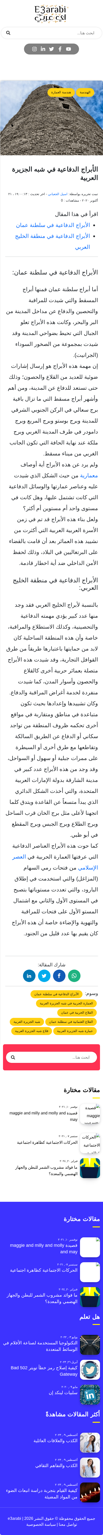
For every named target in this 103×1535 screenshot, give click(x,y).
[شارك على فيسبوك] (59, 976)
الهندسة (85, 92)
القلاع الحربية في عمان (77, 1012)
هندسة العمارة (61, 92)
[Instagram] (34, 49)
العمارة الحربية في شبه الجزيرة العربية (66, 1003)
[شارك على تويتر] (44, 976)
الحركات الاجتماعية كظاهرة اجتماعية (47, 1142)
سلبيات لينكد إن (63, 1392)
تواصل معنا (67, 1524)
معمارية (88, 475)
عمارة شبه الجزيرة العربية (75, 1031)
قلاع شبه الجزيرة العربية (31, 1031)
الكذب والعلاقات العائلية (56, 1440)
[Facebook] (60, 49)
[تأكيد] (8, 33)
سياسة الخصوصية (41, 1524)
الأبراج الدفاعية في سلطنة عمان (53, 225)
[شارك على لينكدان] (29, 976)
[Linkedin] (43, 49)
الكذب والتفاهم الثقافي (56, 1465)
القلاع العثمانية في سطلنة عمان (71, 1022)
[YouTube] (68, 49)
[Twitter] (51, 49)
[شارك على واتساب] (74, 976)
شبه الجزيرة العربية (27, 1022)
